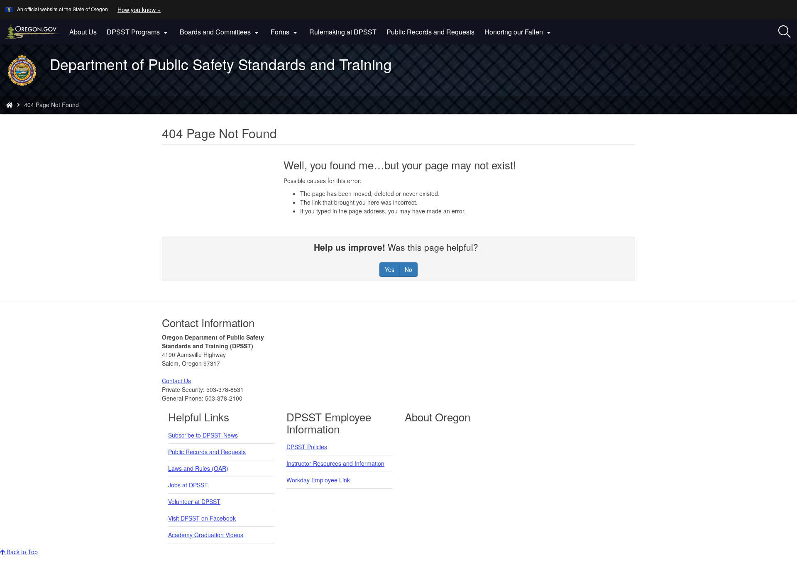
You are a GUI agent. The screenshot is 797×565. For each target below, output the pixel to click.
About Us (83, 32)
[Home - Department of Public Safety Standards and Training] (9, 104)
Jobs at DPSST (188, 485)
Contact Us (176, 381)
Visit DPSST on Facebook (202, 518)
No (408, 269)
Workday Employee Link (318, 480)
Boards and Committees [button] (220, 32)
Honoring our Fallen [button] (518, 32)
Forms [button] (285, 32)
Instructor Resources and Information (335, 463)
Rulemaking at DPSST (342, 32)
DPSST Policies (306, 447)
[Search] (784, 32)
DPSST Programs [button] (138, 32)
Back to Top (21, 552)
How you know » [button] (139, 9)
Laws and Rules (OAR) (198, 468)
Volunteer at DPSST (194, 501)
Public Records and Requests (430, 32)
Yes (389, 269)
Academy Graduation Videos (205, 535)
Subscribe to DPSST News (203, 435)
